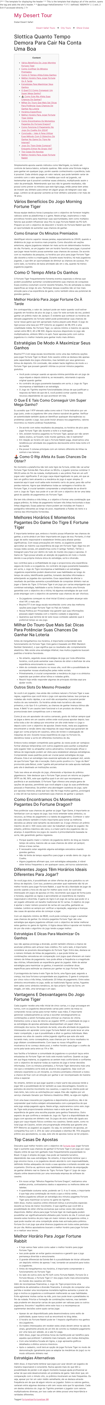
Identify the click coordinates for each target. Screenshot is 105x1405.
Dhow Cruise (83, 28)
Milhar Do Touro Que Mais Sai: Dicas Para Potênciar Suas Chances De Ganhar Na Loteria (39, 105)
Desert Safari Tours (45, 28)
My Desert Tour (33, 15)
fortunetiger (28, 1399)
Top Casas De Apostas (32, 151)
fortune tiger (69, 1145)
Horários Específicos (31, 112)
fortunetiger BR (41, 1399)
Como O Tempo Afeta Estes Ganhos (38, 75)
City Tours (66, 28)
